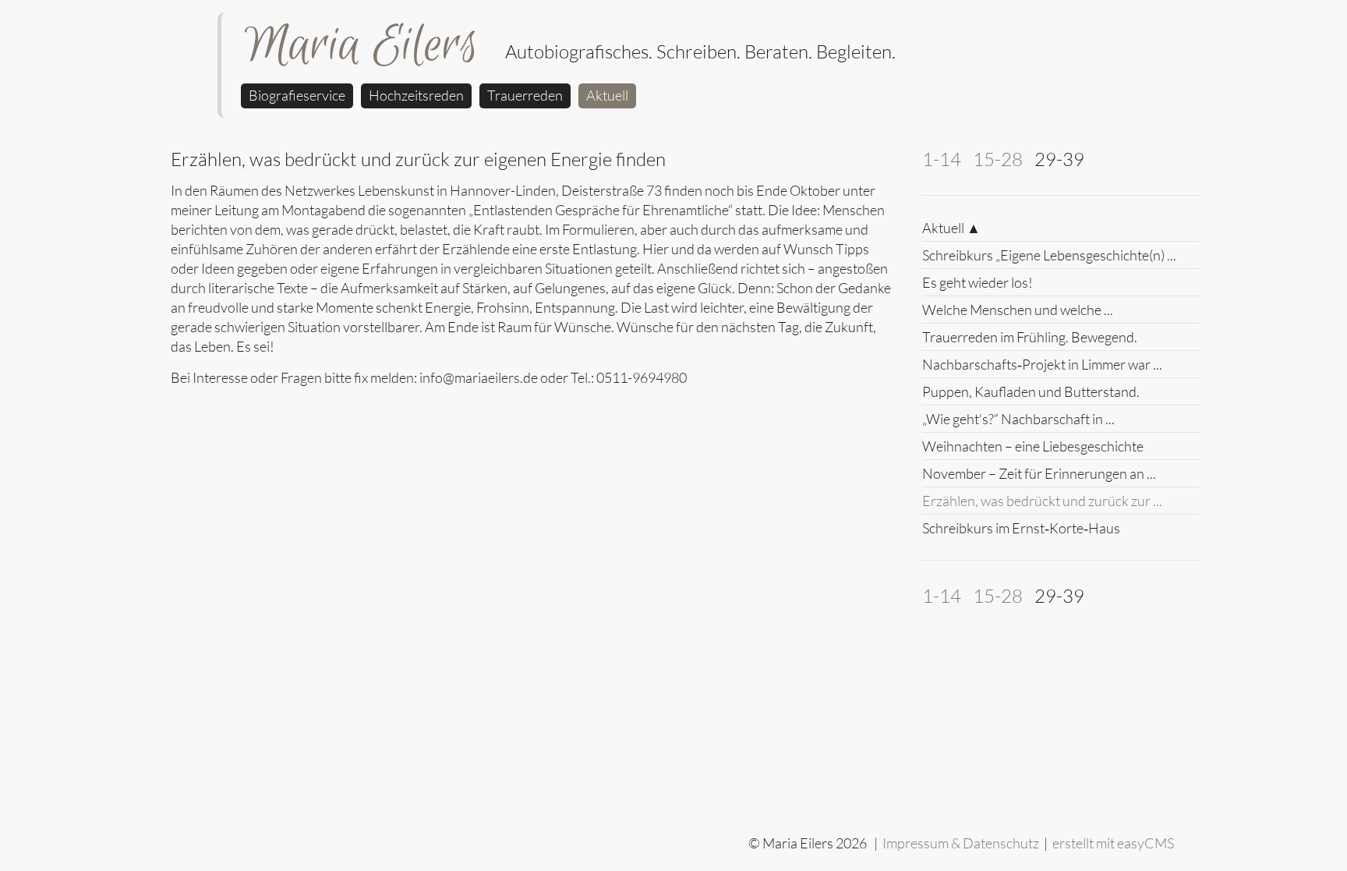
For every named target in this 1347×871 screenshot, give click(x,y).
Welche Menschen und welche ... (1017, 309)
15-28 (998, 159)
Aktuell (607, 95)
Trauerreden (525, 95)
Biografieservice (297, 95)
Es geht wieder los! (977, 282)
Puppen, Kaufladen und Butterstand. (1031, 391)
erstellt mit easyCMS (1114, 843)
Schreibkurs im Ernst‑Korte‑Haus (1021, 527)
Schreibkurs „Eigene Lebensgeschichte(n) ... (1049, 255)
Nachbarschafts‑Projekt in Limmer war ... (1042, 364)
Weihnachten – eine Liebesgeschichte (1033, 446)
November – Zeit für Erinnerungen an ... (1039, 473)
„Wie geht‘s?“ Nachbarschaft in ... (1018, 418)
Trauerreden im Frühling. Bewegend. (1029, 336)
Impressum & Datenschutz (960, 843)
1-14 (941, 159)
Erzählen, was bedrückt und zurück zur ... (1042, 500)
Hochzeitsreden (416, 95)
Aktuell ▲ (951, 227)
